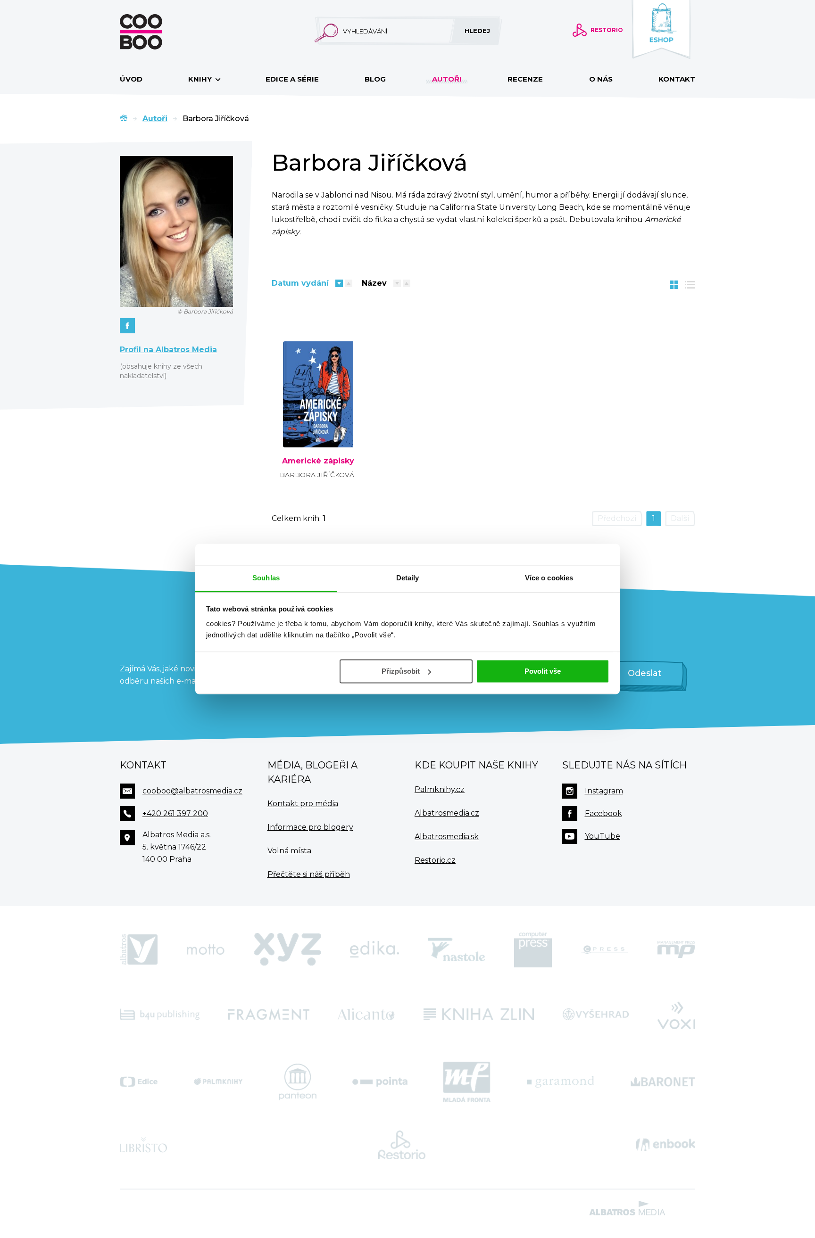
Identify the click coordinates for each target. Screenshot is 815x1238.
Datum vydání (300, 283)
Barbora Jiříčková (317, 474)
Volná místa (289, 850)
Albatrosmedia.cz (447, 813)
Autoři (447, 78)
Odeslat (645, 673)
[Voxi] (676, 1015)
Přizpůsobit (401, 671)
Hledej (477, 30)
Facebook (603, 813)
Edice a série (292, 78)
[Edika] (374, 949)
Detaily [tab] (407, 578)
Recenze (525, 78)
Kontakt (676, 78)
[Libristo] (143, 1145)
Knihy (201, 78)
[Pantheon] (298, 1082)
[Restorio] (402, 1145)
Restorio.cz (435, 860)
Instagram (604, 790)
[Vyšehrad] (596, 1015)
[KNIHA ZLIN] (478, 1015)
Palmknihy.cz (440, 789)
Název (374, 283)
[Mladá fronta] (467, 1082)
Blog (375, 78)
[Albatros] (139, 949)
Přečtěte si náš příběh (308, 874)
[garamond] (560, 1082)
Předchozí (617, 518)
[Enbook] (665, 1145)
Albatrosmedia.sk (447, 836)
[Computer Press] (533, 949)
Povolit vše (542, 671)
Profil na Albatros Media (168, 349)
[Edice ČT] (139, 1082)
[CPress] (604, 949)
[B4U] (160, 1015)
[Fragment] (269, 1015)
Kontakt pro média (302, 803)
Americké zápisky (318, 461)
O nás (601, 78)
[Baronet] (663, 1082)
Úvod (131, 78)
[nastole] (456, 949)
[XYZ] (287, 949)
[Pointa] (380, 1082)
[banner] (156, 32)
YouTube (602, 836)
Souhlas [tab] (266, 578)
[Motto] (206, 949)
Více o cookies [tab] (549, 578)
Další (680, 518)
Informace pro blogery (310, 827)
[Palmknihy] (218, 1082)
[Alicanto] (366, 1015)
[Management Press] (676, 949)
